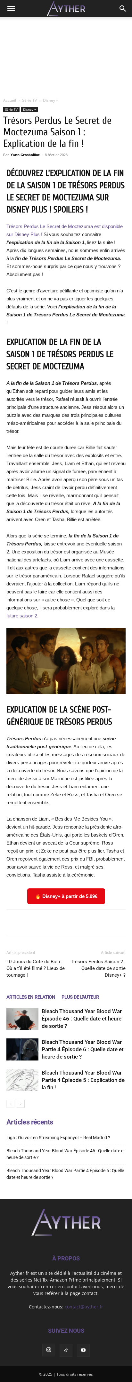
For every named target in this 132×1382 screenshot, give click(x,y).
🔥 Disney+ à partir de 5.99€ (66, 896)
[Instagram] (48, 1350)
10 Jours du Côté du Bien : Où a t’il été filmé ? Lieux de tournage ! (35, 968)
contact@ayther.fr (84, 1307)
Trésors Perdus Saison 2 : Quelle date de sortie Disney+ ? (98, 968)
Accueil (9, 100)
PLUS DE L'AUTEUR (80, 997)
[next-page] (21, 1104)
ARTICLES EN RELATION (30, 997)
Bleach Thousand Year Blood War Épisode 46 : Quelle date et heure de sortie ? (82, 1018)
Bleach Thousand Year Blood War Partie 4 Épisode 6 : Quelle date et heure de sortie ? (83, 1049)
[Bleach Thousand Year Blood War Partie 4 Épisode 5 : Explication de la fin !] (22, 1080)
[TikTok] (66, 1350)
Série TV (29, 100)
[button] (11, 8)
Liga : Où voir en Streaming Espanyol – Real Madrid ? (58, 1137)
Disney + (50, 100)
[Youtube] (83, 1350)
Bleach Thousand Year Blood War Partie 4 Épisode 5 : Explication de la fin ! (83, 1080)
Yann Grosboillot (25, 154)
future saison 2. (22, 615)
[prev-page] (10, 1104)
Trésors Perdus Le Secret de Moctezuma (49, 226)
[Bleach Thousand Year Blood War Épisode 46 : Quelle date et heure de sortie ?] (22, 1019)
